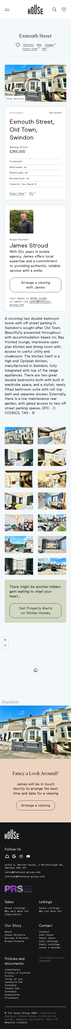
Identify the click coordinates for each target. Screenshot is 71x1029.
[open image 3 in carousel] (19, 457)
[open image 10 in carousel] (52, 522)
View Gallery (15, 98)
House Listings (15, 908)
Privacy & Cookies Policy (17, 974)
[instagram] (21, 856)
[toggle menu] (7, 9)
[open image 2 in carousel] (52, 435)
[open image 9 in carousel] (19, 522)
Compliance (12, 969)
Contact (44, 931)
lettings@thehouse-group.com (25, 876)
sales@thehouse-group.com (22, 872)
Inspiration (13, 914)
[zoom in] (5, 640)
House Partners (15, 934)
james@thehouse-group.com (30, 303)
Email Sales (47, 938)
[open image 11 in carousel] (19, 544)
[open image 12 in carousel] (52, 544)
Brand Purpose (14, 941)
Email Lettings (49, 944)
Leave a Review (49, 947)
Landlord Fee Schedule (14, 983)
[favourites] (64, 9)
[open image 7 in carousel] (19, 500)
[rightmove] (7, 856)
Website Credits (16, 1022)
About (8, 931)
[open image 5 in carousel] (19, 479)
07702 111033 (38, 298)
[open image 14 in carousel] (52, 566)
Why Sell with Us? (17, 911)
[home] (35, 9)
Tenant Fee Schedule (12, 990)
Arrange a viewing (35, 805)
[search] (54, 9)
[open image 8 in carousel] (52, 500)
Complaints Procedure (12, 996)
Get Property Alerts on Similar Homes (35, 610)
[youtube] (28, 856)
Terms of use (13, 979)
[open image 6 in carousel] (52, 479)
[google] (14, 856)
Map (39, 44)
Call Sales (46, 934)
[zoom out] (5, 646)
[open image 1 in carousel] (19, 435)
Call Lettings (48, 941)
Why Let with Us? (50, 911)
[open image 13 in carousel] (19, 566)
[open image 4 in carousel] (52, 457)
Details (28, 44)
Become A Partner (17, 938)
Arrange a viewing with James (35, 284)
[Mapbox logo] (10, 702)
